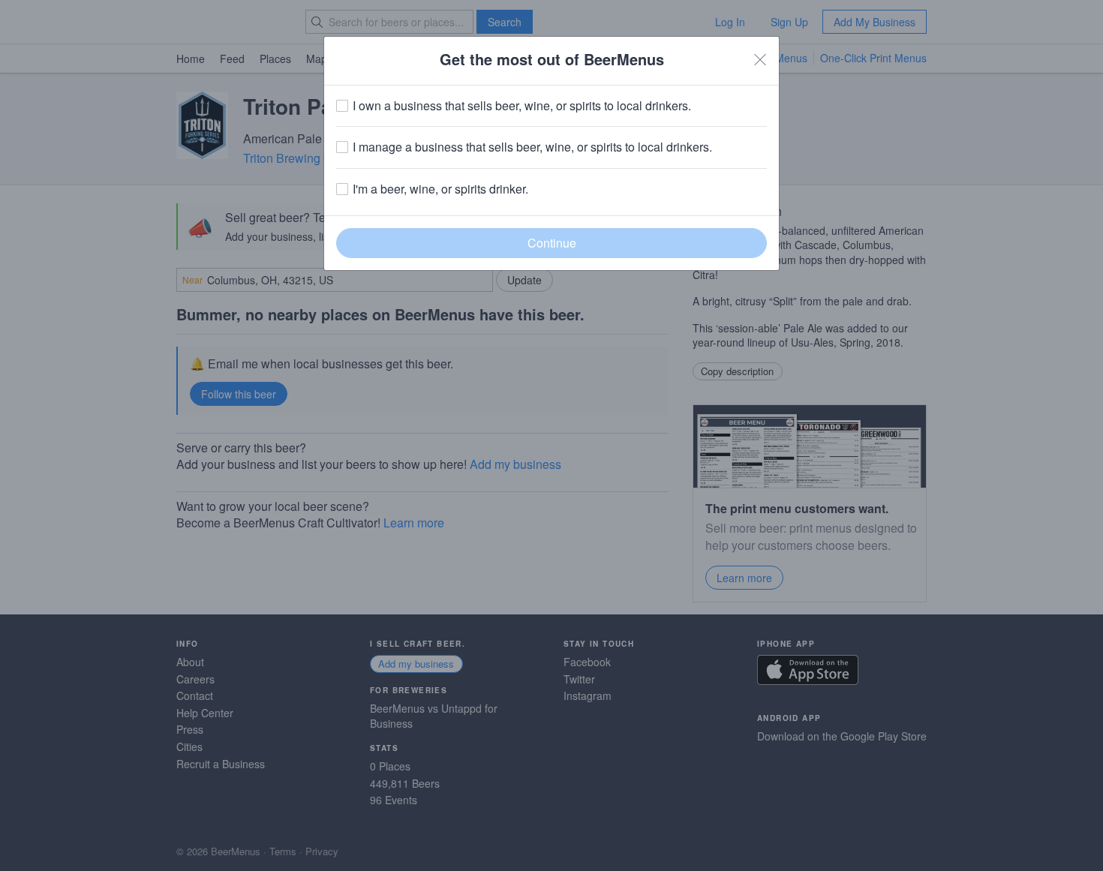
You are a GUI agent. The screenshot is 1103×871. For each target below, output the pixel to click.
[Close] (760, 59)
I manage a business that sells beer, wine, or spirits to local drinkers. (532, 147)
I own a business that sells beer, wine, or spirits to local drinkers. (522, 106)
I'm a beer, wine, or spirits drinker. (440, 189)
